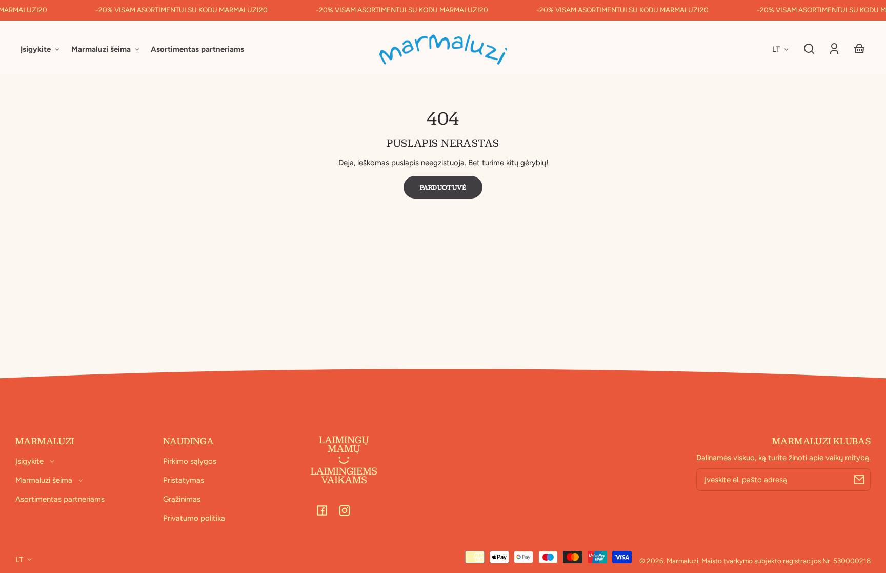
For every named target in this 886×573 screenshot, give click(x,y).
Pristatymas (183, 480)
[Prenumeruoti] (859, 479)
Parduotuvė (443, 187)
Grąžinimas (181, 499)
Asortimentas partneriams (60, 499)
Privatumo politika (194, 518)
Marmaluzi (682, 561)
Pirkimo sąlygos (189, 461)
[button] (809, 48)
